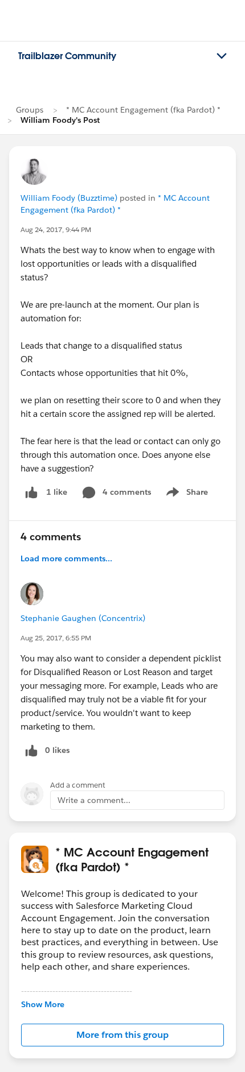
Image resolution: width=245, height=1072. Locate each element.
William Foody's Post (60, 120)
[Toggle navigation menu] (221, 56)
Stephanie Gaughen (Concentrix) (83, 618)
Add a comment (77, 785)
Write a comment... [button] (94, 800)
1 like (56, 492)
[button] (122, 1035)
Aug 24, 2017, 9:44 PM (56, 229)
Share (185, 494)
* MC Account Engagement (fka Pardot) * (143, 110)
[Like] (31, 492)
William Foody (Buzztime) (69, 198)
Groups (29, 110)
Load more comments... (66, 558)
